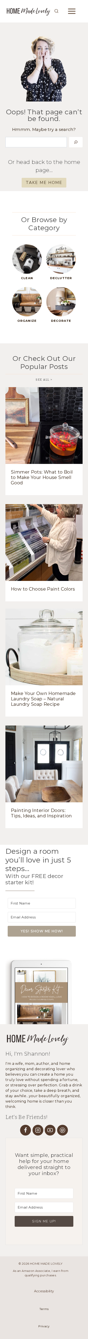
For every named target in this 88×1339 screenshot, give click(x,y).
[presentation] (44, 425)
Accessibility (44, 1291)
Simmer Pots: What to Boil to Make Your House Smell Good (42, 477)
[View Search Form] (56, 11)
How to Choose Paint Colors (43, 589)
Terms (44, 1309)
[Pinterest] (62, 1130)
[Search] (76, 142)
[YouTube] (50, 1130)
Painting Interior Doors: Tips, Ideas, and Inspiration (41, 813)
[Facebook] (25, 1130)
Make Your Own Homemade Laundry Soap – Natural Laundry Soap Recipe (43, 699)
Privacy (44, 1326)
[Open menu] (75, 11)
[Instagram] (37, 1130)
